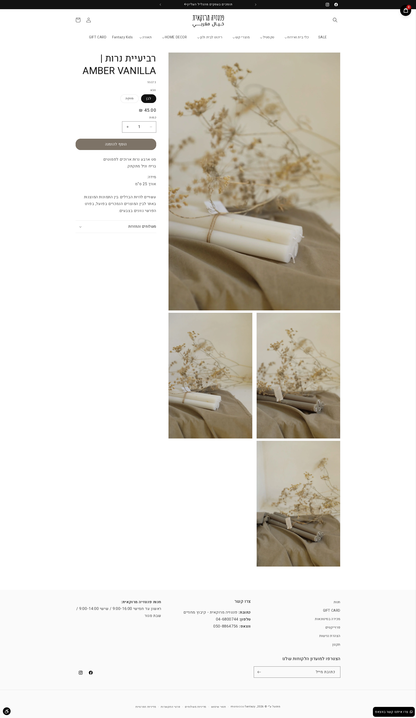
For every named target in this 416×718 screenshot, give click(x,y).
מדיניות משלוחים (195, 707)
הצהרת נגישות (329, 635)
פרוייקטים (332, 627)
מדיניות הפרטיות (146, 707)
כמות (152, 117)
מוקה (127, 99)
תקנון (336, 644)
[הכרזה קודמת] (255, 4)
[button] (335, 20)
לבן (148, 98)
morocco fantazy (243, 706)
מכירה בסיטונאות (327, 619)
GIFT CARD (331, 610)
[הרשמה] (259, 672)
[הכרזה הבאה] (160, 4)
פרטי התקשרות (170, 707)
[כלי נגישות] (7, 711)
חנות (337, 602)
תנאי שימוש (218, 707)
